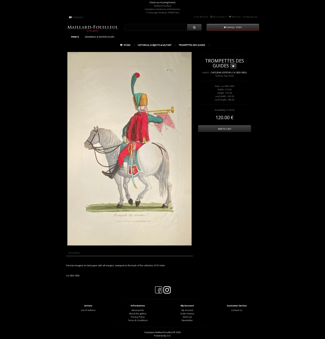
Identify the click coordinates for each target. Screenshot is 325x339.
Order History (187, 313)
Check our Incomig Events (162, 2)
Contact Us (236, 310)
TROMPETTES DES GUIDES (192, 44)
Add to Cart (224, 128)
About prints (138, 310)
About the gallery (137, 313)
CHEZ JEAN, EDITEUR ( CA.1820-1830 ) (229, 72)
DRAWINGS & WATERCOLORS (99, 36)
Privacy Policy (138, 316)
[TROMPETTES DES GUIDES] (129, 148)
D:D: (169, 335)
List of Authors (88, 310)
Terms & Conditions (138, 320)
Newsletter (187, 320)
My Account (187, 310)
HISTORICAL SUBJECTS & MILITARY (154, 44)
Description (74, 252)
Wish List (187, 316)
